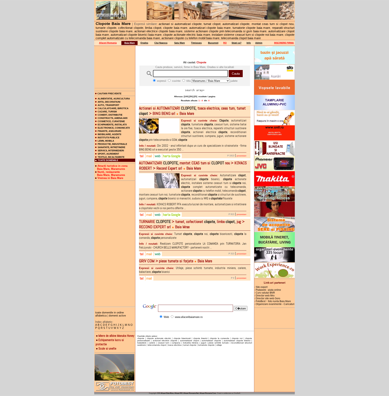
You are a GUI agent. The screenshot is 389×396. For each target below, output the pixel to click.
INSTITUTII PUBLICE (108, 137)
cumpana (176, 343)
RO (225, 43)
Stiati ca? (237, 43)
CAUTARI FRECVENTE (109, 93)
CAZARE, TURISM (107, 111)
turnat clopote (189, 345)
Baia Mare (129, 43)
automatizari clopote (211, 340)
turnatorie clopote (206, 345)
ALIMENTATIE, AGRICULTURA (114, 98)
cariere (152, 343)
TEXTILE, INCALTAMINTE (111, 157)
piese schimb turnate (218, 343)
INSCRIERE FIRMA (284, 43)
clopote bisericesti (182, 338)
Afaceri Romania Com (208, 393)
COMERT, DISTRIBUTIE (110, 115)
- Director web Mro (264, 295)
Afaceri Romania (108, 43)
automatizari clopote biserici (237, 340)
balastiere (141, 343)
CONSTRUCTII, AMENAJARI (112, 118)
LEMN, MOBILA (106, 141)
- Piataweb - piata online (267, 289)
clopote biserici (200, 338)
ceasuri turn (163, 343)
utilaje (219, 345)
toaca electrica (175, 345)
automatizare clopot (189, 340)
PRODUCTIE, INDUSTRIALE (112, 144)
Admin (258, 43)
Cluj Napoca (160, 43)
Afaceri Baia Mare (167, 393)
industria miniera (191, 343)
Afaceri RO (178, 393)
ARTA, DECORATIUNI (109, 102)
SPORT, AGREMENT (108, 154)
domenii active (117, 315)
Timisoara (196, 43)
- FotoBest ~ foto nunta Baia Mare (272, 301)
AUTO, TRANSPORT (108, 105)
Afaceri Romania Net (191, 393)
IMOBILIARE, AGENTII (109, 134)
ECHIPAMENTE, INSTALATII (112, 124)
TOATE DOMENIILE (108, 160)
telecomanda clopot (157, 345)
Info (249, 43)
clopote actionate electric (159, 338)
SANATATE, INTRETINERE (111, 147)
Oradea (144, 43)
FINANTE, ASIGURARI (109, 131)
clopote (140, 338)
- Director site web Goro (267, 298)
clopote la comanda (219, 338)
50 (191, 96)
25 (195, 96)
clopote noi (237, 338)
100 (186, 96)
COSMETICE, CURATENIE (111, 121)
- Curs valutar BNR (264, 292)
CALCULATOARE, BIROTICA (113, 108)
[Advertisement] (115, 66)
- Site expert (260, 287)
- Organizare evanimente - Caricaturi (274, 304)
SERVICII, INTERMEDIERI (111, 150)
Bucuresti (213, 43)
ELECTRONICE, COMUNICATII (114, 128)
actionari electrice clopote (165, 340)
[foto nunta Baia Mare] (115, 367)
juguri (203, 343)
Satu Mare (179, 43)
